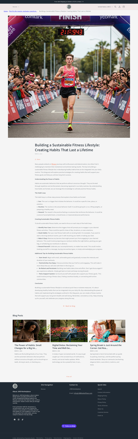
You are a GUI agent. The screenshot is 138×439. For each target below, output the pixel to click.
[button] (16, 7)
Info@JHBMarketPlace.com (83, 393)
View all (69, 376)
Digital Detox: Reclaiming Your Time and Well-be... (67, 347)
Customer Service (103, 412)
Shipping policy (67, 438)
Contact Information (104, 392)
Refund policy (39, 438)
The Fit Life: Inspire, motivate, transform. (23, 11)
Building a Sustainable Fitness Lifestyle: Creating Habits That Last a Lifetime (65, 11)
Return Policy (102, 399)
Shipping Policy (102, 396)
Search (100, 389)
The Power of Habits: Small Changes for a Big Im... (28, 347)
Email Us (100, 415)
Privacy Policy (102, 402)
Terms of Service (103, 405)
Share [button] (38, 159)
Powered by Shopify (30, 438)
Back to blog (70, 306)
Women (43, 389)
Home (6, 11)
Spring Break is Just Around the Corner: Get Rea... (106, 347)
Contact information (78, 438)
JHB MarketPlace (21, 438)
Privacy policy (48, 438)
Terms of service (58, 438)
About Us (100, 409)
